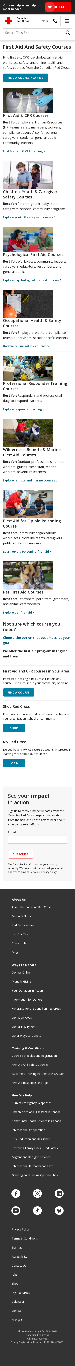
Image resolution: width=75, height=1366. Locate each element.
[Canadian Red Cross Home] (17, 20)
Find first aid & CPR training (23, 151)
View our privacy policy (44, 872)
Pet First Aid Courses (23, 592)
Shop (15, 1283)
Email (12, 832)
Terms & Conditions (25, 1238)
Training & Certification (29, 1048)
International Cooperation (28, 1130)
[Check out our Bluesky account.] (59, 1210)
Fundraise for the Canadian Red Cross (36, 1008)
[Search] (68, 32)
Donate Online (21, 972)
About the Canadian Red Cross (31, 907)
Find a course (19, 692)
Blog (15, 952)
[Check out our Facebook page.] (15, 1193)
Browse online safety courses (25, 346)
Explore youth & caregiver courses (28, 217)
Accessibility (19, 1256)
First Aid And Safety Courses (30, 1065)
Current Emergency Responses (32, 1103)
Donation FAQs (22, 1017)
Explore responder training (22, 409)
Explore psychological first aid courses (31, 280)
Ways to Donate (24, 965)
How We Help (22, 1095)
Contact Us (19, 943)
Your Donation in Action (27, 990)
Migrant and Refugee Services (31, 1157)
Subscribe (20, 854)
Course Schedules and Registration (34, 1056)
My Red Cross (21, 1292)
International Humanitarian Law (32, 1166)
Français (45, 20)
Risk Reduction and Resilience (31, 1139)
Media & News (21, 916)
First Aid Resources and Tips (30, 1083)
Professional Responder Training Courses (35, 386)
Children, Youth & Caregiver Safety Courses (30, 194)
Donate (17, 1310)
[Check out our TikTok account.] (37, 1210)
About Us (19, 899)
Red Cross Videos (23, 925)
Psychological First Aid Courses (33, 254)
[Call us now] (55, 21)
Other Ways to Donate (26, 1035)
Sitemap (17, 1247)
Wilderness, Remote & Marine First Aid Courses (32, 452)
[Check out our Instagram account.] (37, 1193)
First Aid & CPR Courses (26, 115)
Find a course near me (25, 78)
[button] (67, 21)
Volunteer (18, 1301)
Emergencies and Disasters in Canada (36, 1112)
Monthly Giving (21, 981)
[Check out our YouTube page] (15, 1210)
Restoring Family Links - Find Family (35, 1148)
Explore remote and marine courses (29, 480)
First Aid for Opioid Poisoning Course (32, 523)
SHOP (14, 728)
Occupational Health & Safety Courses (32, 323)
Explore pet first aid (17, 612)
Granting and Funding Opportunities (35, 1175)
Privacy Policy (20, 1229)
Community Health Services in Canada (36, 1121)
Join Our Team (21, 934)
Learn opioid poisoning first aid (26, 551)
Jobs (14, 1274)
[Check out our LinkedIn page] (59, 1193)
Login (13, 763)
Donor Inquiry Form (24, 1026)
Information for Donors (27, 999)
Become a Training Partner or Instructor (38, 1074)
